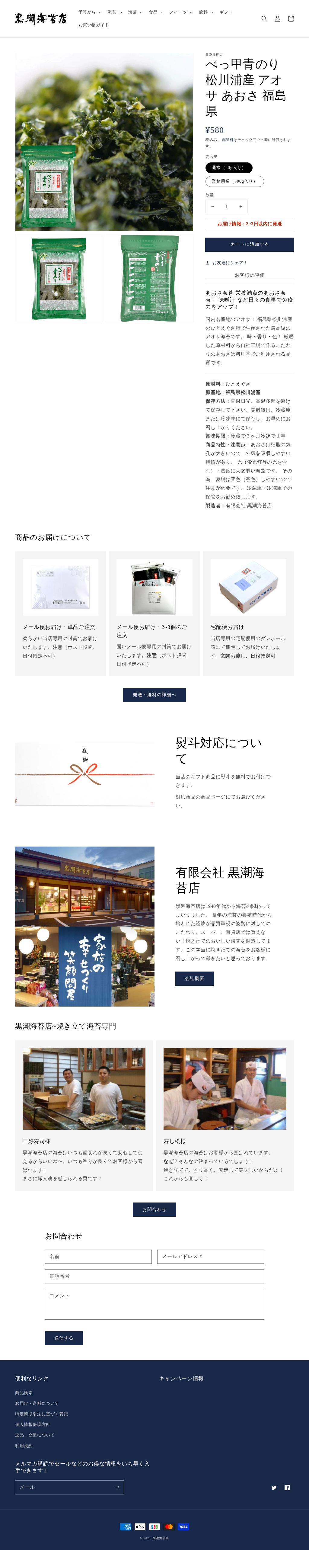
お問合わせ (154, 1209)
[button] (89, 12)
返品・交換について (35, 1435)
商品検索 (24, 1393)
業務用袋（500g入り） (235, 181)
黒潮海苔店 (161, 1538)
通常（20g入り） (229, 167)
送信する (64, 1338)
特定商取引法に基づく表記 (41, 1414)
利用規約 (24, 1446)
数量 (209, 195)
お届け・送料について (37, 1403)
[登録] (117, 1487)
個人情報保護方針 (32, 1424)
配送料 (228, 140)
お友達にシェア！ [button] (230, 263)
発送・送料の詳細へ (154, 694)
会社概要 (194, 978)
